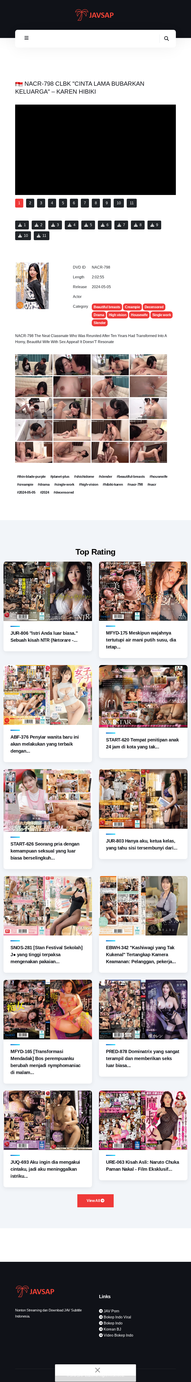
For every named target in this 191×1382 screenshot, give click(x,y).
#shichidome (84, 476)
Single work (161, 315)
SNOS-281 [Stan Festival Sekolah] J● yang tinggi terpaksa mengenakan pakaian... (46, 954)
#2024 (44, 492)
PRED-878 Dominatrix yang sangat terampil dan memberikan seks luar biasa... (142, 1058)
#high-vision (88, 484)
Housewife (139, 315)
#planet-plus (59, 476)
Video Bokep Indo (118, 1335)
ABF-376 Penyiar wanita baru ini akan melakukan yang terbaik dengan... (44, 744)
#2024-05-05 (26, 492)
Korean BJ (112, 1329)
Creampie (132, 307)
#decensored (64, 492)
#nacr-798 (135, 484)
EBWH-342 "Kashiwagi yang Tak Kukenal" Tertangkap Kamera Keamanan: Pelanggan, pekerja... (141, 954)
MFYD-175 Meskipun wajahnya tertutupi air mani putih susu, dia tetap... (141, 639)
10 (26, 236)
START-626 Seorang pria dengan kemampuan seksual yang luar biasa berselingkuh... (44, 850)
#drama (43, 484)
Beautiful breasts (107, 307)
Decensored (154, 307)
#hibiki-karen (113, 484)
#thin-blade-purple (31, 476)
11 (44, 236)
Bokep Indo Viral (117, 1317)
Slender (100, 323)
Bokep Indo (113, 1323)
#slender (105, 476)
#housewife (158, 476)
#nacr (151, 484)
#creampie (25, 484)
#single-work (64, 484)
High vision (117, 315)
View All (94, 1201)
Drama (99, 315)
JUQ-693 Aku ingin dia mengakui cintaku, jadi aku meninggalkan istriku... (45, 1169)
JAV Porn (111, 1311)
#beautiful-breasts (131, 476)
